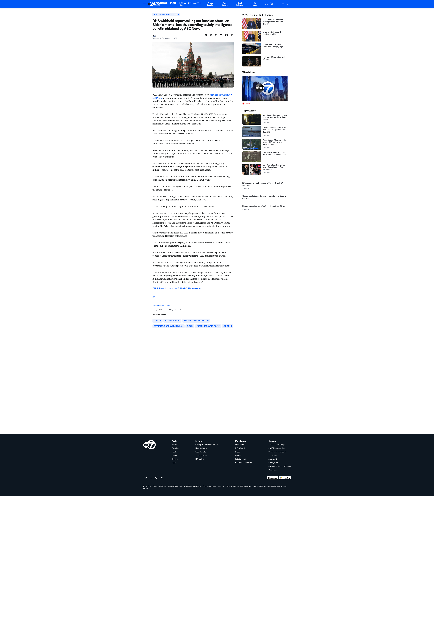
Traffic (174, 452)
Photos (175, 459)
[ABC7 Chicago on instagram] (156, 477)
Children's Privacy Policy (175, 486)
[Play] (265, 88)
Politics (238, 455)
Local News (239, 445)
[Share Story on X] (211, 35)
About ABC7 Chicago (276, 445)
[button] (144, 3)
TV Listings (272, 455)
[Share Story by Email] (226, 35)
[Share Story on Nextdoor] (221, 35)
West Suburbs (225, 4)
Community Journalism (277, 452)
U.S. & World (240, 448)
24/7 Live (174, 3)
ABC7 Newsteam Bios (276, 448)
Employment (273, 463)
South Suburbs (239, 4)
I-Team (237, 452)
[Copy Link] (232, 35)
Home (174, 445)
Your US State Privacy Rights (192, 486)
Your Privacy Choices (159, 486)
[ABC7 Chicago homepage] (158, 4)
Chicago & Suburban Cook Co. (191, 4)
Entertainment (240, 459)
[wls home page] (149, 444)
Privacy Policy (147, 486)
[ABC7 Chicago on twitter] (151, 477)
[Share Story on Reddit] (216, 35)
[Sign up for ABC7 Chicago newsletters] (162, 477)
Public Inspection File (232, 486)
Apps (174, 463)
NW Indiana (254, 4)
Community (272, 470)
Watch (174, 455)
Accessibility (273, 459)
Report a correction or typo (161, 305)
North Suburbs (210, 4)
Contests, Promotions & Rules (279, 466)
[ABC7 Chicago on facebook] (145, 477)
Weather (175, 448)
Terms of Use (207, 486)
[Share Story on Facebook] (206, 35)
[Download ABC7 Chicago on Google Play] (285, 477)
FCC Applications (245, 486)
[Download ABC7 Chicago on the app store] (272, 477)
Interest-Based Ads (218, 486)
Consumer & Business (243, 463)
